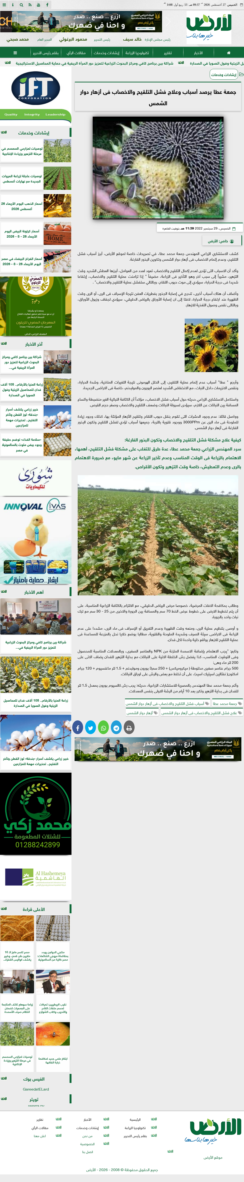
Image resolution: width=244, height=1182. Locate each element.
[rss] (30, 5)
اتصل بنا (87, 1151)
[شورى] (35, 478)
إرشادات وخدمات (106, 52)
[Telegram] (116, 727)
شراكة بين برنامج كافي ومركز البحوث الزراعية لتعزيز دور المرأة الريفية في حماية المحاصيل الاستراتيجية (147, 62)
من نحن (87, 1135)
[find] (21, 5)
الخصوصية (87, 1144)
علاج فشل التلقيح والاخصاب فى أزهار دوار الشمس (200, 712)
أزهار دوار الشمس (140, 712)
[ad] (87, 21)
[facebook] (47, 5)
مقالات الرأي (76, 52)
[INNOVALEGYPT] (35, 540)
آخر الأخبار (33, 343)
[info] (13, 5)
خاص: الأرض (218, 240)
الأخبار (198, 52)
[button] (6, 21)
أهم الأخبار (34, 591)
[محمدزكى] (35, 814)
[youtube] (38, 5)
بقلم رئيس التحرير (46, 52)
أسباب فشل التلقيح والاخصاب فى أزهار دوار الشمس (165, 703)
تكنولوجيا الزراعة (137, 52)
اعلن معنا (40, 1135)
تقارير (168, 52)
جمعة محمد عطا (225, 703)
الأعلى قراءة (34, 909)
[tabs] (4, 5)
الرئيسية (135, 1119)
